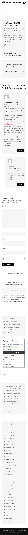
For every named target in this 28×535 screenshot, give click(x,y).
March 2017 (8, 500)
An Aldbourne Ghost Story (12, 321)
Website (4, 248)
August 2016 (8, 512)
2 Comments (17, 55)
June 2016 (8, 515)
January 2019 (9, 483)
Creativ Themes (16, 533)
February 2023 (9, 430)
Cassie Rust (9, 53)
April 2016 (8, 521)
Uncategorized (8, 55)
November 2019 (9, 480)
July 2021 (8, 450)
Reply (20, 150)
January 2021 (9, 462)
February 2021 (9, 459)
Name (4, 230)
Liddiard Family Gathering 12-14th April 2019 (14, 72)
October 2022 (9, 438)
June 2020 (8, 468)
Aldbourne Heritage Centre (14, 2)
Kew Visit (8, 332)
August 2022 (9, 441)
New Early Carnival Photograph (13, 324)
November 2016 (9, 509)
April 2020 (8, 474)
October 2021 (9, 447)
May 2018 (8, 486)
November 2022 (10, 436)
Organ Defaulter (18, 393)
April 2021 (8, 456)
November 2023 (10, 427)
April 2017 (8, 497)
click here (6, 39)
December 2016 (9, 506)
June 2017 (8, 492)
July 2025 (8, 424)
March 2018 (8, 489)
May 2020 (8, 471)
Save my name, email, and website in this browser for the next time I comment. (14, 259)
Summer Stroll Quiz (10, 318)
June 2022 (8, 444)
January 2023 (9, 433)
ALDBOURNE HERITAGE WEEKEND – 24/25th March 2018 (13, 66)
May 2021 (8, 453)
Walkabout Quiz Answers (12, 398)
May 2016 (8, 518)
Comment (5, 206)
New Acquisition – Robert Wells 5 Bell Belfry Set (13, 404)
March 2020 (8, 477)
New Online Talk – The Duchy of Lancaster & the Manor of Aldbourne (13, 388)
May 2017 (8, 495)
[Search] (24, 307)
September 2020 (10, 465)
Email (3, 239)
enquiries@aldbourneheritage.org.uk (14, 301)
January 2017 (9, 503)
